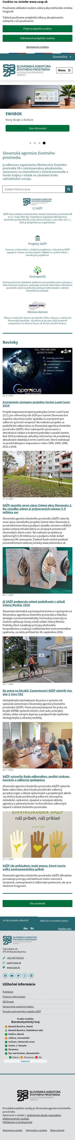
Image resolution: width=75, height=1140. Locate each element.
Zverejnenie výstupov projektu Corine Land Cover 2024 (36, 404)
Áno (26, 928)
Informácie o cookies (36, 1130)
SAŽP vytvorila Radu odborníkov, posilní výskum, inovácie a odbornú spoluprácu (36, 778)
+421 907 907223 (15, 957)
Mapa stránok (57, 1130)
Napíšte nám (64, 928)
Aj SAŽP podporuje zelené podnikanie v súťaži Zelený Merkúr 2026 (34, 603)
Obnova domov (37, 312)
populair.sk (25, 1061)
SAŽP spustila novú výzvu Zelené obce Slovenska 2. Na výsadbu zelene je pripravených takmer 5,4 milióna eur (37, 508)
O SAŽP (37, 208)
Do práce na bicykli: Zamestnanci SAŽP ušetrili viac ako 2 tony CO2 (37, 692)
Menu (62, 70)
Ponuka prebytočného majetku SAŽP (22, 1011)
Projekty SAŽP (37, 244)
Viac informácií (37, 128)
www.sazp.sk (13, 967)
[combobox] (34, 189)
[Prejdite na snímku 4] (44, 143)
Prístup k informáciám (14, 996)
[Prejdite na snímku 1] (30, 143)
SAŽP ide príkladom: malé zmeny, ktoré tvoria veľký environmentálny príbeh (34, 867)
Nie (32, 928)
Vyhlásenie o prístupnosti (17, 1122)
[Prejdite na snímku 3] (39, 143)
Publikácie (8, 991)
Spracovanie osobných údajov (18, 1006)
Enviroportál (37, 276)
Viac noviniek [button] (37, 903)
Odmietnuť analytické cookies (37, 38)
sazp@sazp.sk (14, 962)
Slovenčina (60, 57)
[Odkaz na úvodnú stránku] (28, 70)
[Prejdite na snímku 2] (35, 143)
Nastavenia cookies (37, 47)
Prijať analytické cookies (37, 28)
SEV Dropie (8, 1001)
